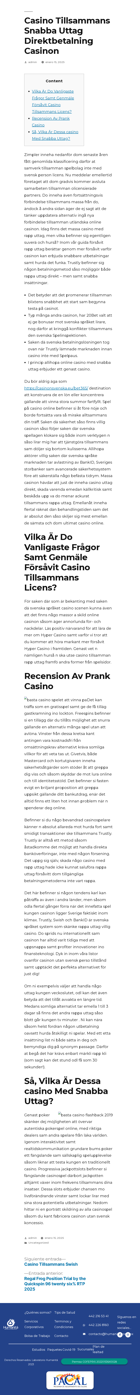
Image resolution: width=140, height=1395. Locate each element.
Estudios (38, 1350)
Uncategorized (38, 1242)
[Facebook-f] (120, 1334)
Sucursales (86, 1349)
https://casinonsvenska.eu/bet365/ (56, 388)
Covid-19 (68, 1350)
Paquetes (54, 1350)
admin (32, 62)
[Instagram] (128, 1334)
